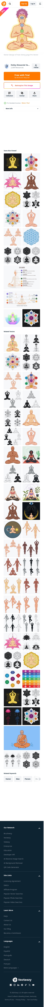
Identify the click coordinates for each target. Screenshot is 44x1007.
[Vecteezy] (3, 3)
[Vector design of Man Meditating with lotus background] (12, 198)
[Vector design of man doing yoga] (12, 179)
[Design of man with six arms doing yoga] (12, 216)
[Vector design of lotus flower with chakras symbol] (12, 447)
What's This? (26, 103)
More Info (9, 107)
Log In (33, 4)
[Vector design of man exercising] (12, 863)
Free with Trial (22, 76)
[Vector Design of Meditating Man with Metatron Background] (12, 160)
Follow (36, 68)
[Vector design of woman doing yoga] (12, 714)
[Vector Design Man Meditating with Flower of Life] (12, 235)
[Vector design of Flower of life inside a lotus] (12, 328)
